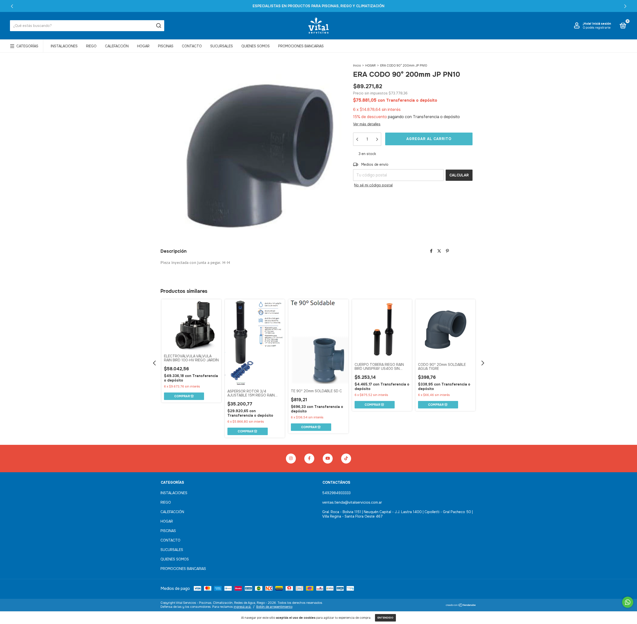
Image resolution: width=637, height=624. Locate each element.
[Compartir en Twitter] (439, 251)
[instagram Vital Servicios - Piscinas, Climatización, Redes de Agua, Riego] (291, 459)
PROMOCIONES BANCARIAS (301, 46)
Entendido (385, 617)
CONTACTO (192, 46)
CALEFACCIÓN (117, 46)
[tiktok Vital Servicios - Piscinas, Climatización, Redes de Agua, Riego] (346, 459)
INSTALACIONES (64, 46)
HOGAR (143, 46)
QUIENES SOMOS (255, 46)
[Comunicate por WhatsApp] (627, 602)
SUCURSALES (221, 46)
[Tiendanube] (461, 605)
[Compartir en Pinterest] (447, 251)
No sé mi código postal (373, 185)
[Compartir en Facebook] (431, 251)
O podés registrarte (596, 28)
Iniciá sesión (601, 24)
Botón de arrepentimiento (274, 607)
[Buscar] (158, 25)
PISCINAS (165, 46)
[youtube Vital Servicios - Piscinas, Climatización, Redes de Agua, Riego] (328, 459)
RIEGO (91, 46)
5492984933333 (336, 493)
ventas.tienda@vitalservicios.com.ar (352, 502)
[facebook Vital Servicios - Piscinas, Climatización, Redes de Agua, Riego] (309, 459)
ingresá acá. (242, 607)
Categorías (27, 46)
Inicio (357, 66)
